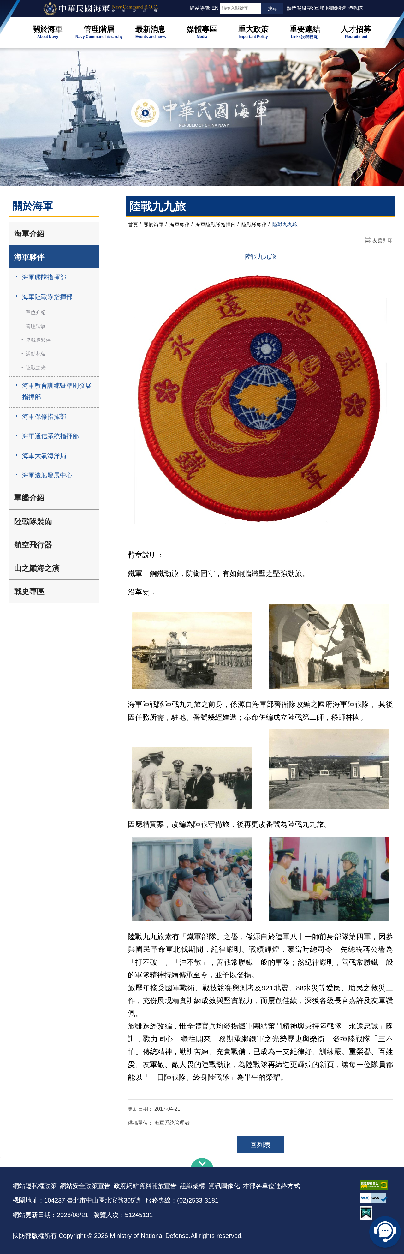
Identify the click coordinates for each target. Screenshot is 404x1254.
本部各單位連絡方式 (271, 1185)
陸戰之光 (36, 367)
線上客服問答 (385, 1232)
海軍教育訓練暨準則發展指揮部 (57, 391)
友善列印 (382, 240)
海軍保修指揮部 (44, 416)
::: (187, 8)
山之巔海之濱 (37, 568)
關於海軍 (154, 224)
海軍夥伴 (29, 257)
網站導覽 (200, 8)
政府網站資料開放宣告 (145, 1185)
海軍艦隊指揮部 (44, 277)
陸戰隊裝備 (33, 521)
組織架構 (192, 1185)
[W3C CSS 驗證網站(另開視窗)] (375, 1198)
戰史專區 (29, 591)
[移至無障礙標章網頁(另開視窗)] (375, 1185)
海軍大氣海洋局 (44, 455)
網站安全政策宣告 (85, 1185)
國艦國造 (336, 8)
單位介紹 (36, 312)
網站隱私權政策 (35, 1185)
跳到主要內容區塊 (15, 3)
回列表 (260, 1145)
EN (215, 8)
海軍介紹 (29, 233)
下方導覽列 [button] (202, 1162)
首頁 (133, 224)
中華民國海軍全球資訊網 (109, 8)
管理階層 (36, 326)
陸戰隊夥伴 (38, 340)
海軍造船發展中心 (47, 475)
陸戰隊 (355, 8)
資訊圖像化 (224, 1185)
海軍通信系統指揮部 (50, 436)
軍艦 (319, 8)
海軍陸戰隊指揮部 (47, 296)
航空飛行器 (33, 544)
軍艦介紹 (29, 497)
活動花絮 (36, 354)
